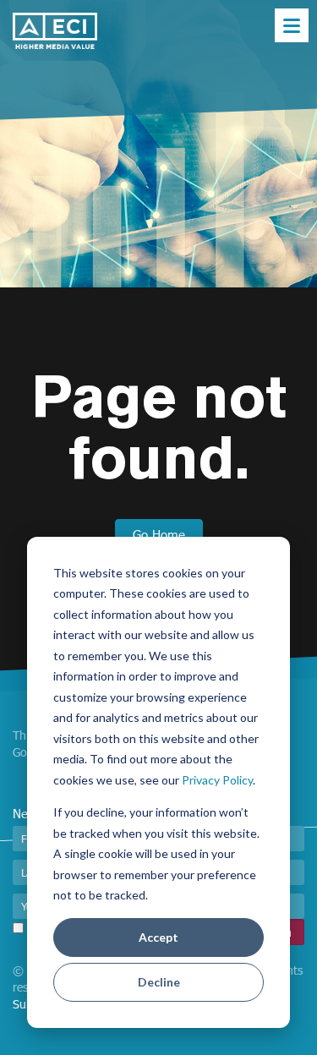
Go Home (159, 534)
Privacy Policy (217, 780)
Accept (158, 937)
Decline (159, 982)
